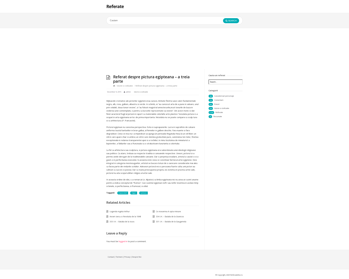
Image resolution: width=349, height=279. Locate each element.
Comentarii (218, 100)
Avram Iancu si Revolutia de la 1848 (125, 216)
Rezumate (217, 116)
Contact (111, 257)
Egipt (134, 193)
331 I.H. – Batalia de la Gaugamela (171, 221)
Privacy (127, 257)
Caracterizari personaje (224, 96)
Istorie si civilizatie (125, 85)
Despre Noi (136, 257)
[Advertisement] (174, 49)
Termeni (119, 257)
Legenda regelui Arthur (120, 211)
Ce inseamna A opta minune (168, 211)
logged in (123, 241)
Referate (115, 6)
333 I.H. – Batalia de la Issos (122, 221)
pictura (143, 193)
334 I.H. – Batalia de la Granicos (170, 216)
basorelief (123, 193)
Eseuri (216, 104)
